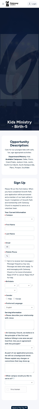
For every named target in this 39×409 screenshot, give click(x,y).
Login (34, 4)
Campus (9, 215)
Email (8, 243)
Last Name (10, 234)
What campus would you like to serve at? (18, 377)
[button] (3, 4)
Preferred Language (14, 303)
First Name (10, 225)
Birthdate (10, 281)
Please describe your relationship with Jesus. (19, 316)
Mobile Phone (11, 252)
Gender (9, 295)
